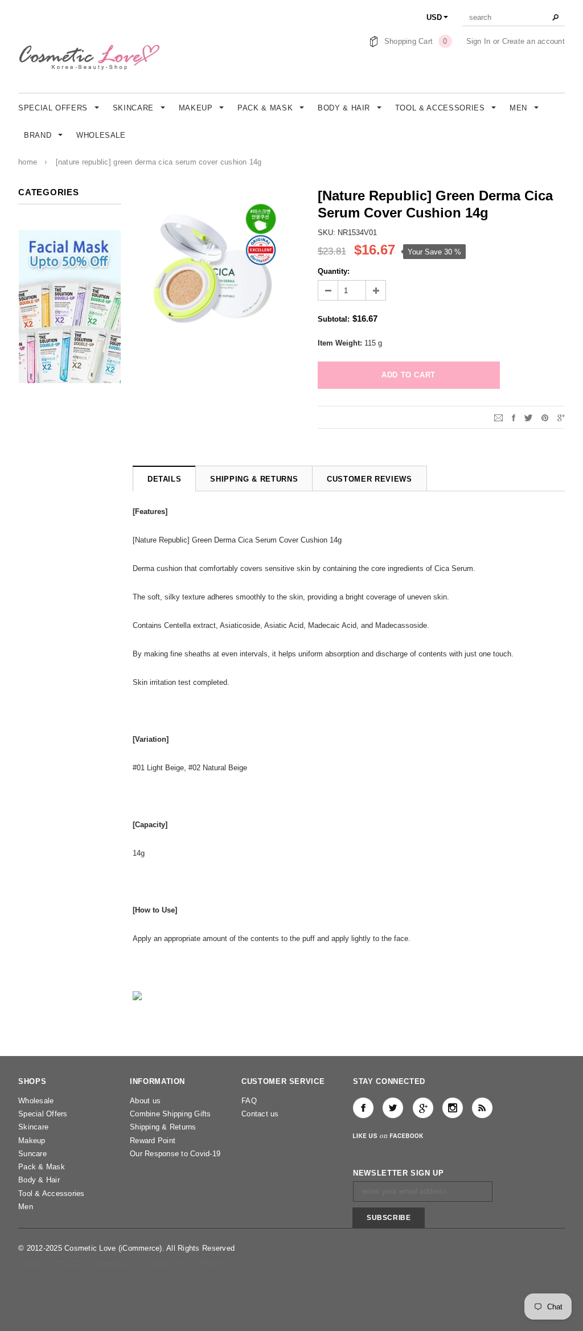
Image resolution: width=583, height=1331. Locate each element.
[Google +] (423, 1108)
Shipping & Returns (163, 1127)
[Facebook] (363, 1108)
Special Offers (43, 1114)
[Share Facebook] (513, 417)
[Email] (498, 417)
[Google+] (561, 417)
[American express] (68, 1263)
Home (27, 162)
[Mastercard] (115, 1263)
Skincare (33, 1127)
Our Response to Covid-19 (175, 1153)
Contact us (260, 1114)
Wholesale (36, 1100)
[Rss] (482, 1108)
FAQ (249, 1100)
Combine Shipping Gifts (170, 1114)
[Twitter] (528, 417)
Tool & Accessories (51, 1193)
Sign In (478, 41)
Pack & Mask (41, 1166)
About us (145, 1100)
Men (25, 1206)
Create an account (533, 41)
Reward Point (152, 1140)
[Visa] (30, 1263)
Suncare (32, 1153)
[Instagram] (452, 1108)
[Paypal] (213, 1263)
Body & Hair (39, 1180)
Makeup (32, 1140)
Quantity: (334, 271)
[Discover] (166, 1263)
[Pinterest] (544, 417)
